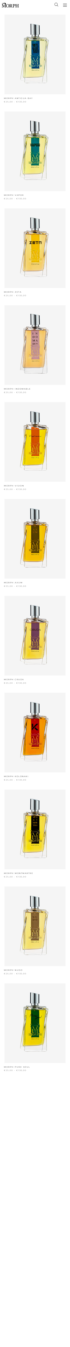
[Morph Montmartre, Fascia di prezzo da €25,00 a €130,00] (35, 829)
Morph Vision (14, 486)
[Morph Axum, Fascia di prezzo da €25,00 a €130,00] (35, 539)
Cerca (56, 5)
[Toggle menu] (65, 5)
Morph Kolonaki (16, 776)
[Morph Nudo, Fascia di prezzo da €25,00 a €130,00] (35, 926)
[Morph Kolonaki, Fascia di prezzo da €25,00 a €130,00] (35, 732)
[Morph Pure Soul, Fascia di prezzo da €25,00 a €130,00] (35, 1023)
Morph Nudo (13, 970)
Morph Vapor (14, 195)
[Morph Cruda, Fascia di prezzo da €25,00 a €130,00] (35, 636)
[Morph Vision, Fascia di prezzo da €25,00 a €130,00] (35, 442)
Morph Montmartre (18, 873)
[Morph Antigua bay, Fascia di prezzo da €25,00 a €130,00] (35, 54)
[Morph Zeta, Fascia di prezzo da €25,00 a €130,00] (35, 248)
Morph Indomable (17, 389)
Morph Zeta (12, 292)
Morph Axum (13, 582)
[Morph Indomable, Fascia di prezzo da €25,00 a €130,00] (35, 345)
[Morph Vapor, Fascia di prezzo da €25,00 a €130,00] (35, 151)
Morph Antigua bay (18, 98)
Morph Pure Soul (17, 1067)
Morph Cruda (14, 679)
